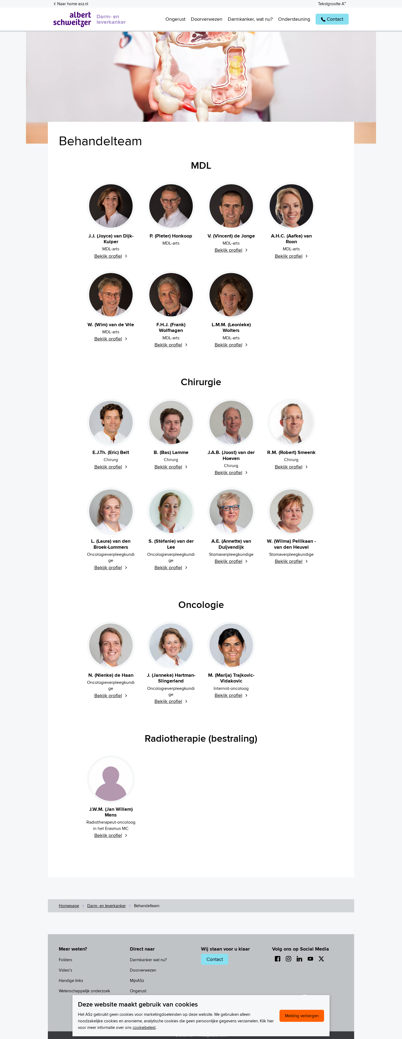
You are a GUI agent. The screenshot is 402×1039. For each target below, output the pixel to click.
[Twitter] (321, 958)
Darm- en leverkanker (111, 19)
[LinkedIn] (299, 958)
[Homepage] (72, 19)
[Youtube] (310, 958)
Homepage (69, 906)
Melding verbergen (302, 1016)
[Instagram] (288, 958)
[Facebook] (277, 958)
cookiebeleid (144, 1027)
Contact (214, 959)
